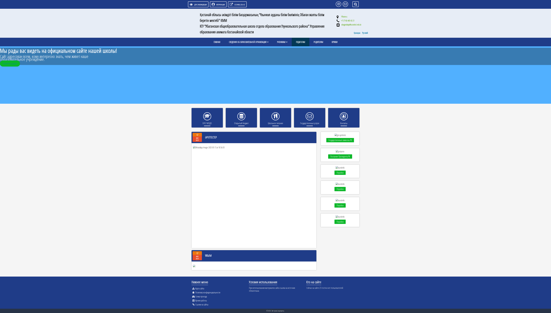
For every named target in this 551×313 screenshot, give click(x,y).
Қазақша (357, 32)
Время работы (201, 300)
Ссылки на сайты (201, 304)
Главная (217, 42)
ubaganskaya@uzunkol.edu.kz (351, 24)
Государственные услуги (309, 123)
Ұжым (208, 255)
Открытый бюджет (241, 123)
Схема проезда (201, 296)
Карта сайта (199, 288)
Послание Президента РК (340, 156)
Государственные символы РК (340, 140)
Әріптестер (211, 137)
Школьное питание (275, 123)
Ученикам (281, 42)
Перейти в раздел (10, 63)
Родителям (318, 42)
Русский (365, 32)
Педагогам (300, 42)
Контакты (343, 123)
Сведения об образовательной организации (247, 42)
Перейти (340, 172)
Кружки (334, 42)
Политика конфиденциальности (207, 292)
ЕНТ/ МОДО (207, 123)
